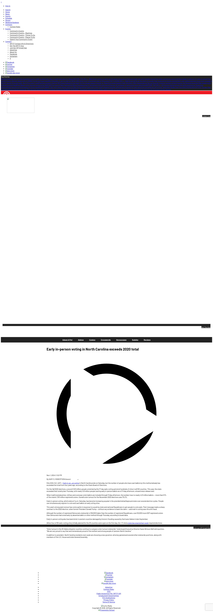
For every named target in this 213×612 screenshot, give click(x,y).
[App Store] (9, 71)
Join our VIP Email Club (201, 528)
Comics (92, 340)
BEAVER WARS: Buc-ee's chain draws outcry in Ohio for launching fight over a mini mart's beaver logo (75, 87)
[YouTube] (9, 69)
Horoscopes (121, 340)
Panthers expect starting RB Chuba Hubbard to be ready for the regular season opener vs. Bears (73, 83)
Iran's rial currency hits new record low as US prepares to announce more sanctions (115, 85)
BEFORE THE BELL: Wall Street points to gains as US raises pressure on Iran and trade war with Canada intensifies (115, 79)
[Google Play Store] (12, 73)
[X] (8, 64)
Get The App (205, 327)
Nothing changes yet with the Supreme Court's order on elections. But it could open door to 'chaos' (37, 79)
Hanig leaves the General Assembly (186, 83)
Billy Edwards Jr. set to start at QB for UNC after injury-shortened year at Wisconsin (78, 81)
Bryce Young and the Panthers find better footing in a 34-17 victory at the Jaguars (141, 89)
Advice (81, 340)
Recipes (147, 340)
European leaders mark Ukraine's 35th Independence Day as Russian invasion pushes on (140, 83)
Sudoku (135, 340)
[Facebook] (9, 62)
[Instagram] (10, 66)
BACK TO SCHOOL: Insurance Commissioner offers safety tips (88, 89)
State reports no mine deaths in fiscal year (22, 87)
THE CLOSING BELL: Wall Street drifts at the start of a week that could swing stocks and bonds (144, 81)
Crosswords (106, 340)
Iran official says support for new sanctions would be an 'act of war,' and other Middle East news (148, 87)
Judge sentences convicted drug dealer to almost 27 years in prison (183, 79)
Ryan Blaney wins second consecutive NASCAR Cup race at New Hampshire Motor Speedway (50, 85)
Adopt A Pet (67, 340)
